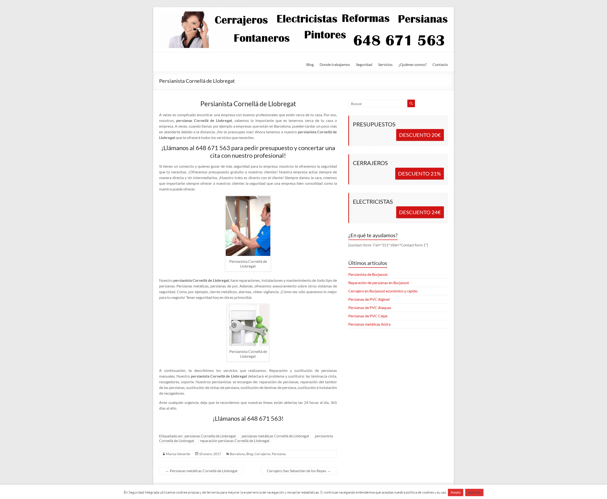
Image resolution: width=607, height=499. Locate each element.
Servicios (385, 64)
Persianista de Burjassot (368, 274)
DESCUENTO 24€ (420, 212)
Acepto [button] (455, 492)
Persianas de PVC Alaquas (369, 307)
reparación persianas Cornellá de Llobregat (235, 440)
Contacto (440, 64)
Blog (310, 64)
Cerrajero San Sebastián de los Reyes (299, 470)
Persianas (279, 454)
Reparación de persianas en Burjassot (378, 282)
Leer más (474, 492)
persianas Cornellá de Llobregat (210, 436)
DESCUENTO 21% (419, 173)
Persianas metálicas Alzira (369, 324)
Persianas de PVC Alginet (369, 299)
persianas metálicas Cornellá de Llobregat (275, 436)
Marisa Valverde (178, 454)
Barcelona (237, 454)
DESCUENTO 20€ (420, 135)
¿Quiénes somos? (413, 64)
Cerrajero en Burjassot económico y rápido (383, 291)
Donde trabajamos (335, 64)
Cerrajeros (262, 454)
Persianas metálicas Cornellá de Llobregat (201, 470)
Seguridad (364, 64)
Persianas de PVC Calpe (367, 316)
